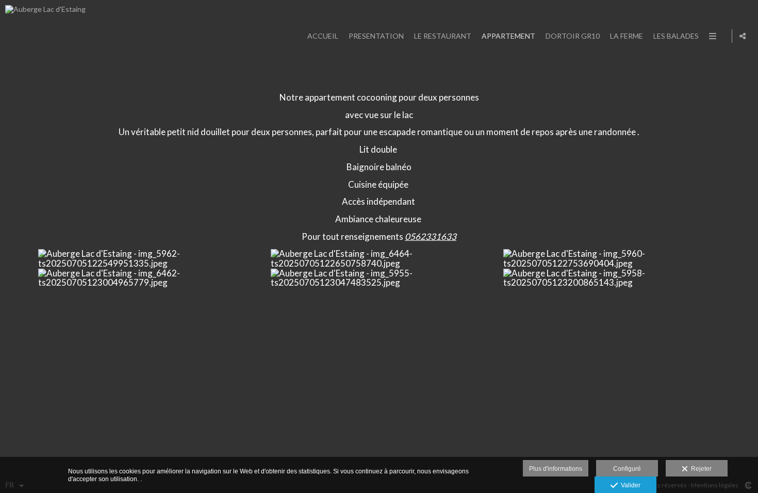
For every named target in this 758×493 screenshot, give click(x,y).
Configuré (627, 468)
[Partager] (742, 36)
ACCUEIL (322, 36)
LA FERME (626, 36)
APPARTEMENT (508, 36)
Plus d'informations (555, 468)
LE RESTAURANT (442, 36)
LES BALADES (676, 36)
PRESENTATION (376, 36)
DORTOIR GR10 (573, 36)
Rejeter (700, 468)
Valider (629, 485)
